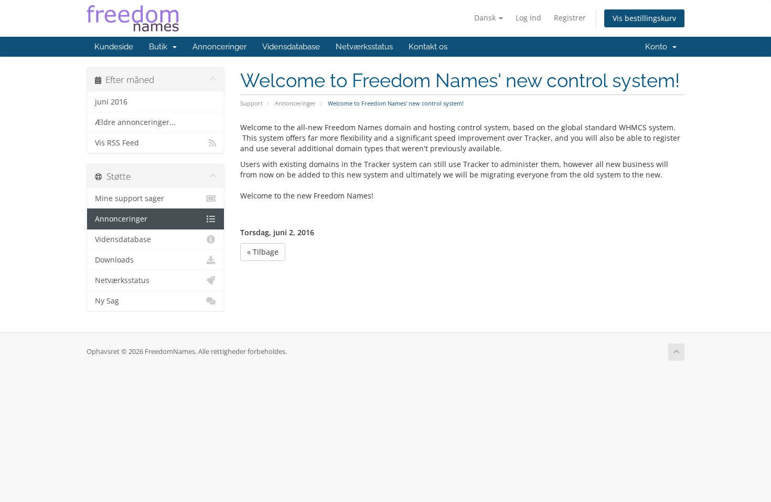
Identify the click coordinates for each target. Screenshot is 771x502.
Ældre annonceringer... (135, 122)
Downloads (114, 260)
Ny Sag (107, 301)
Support (251, 103)
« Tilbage (263, 252)
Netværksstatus (364, 46)
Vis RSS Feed (117, 143)
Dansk (486, 18)
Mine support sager (129, 198)
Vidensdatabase (291, 46)
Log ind (528, 18)
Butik (160, 46)
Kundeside (113, 46)
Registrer (570, 18)
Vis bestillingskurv (644, 18)
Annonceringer (219, 46)
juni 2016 (111, 102)
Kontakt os (428, 46)
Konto (658, 46)
